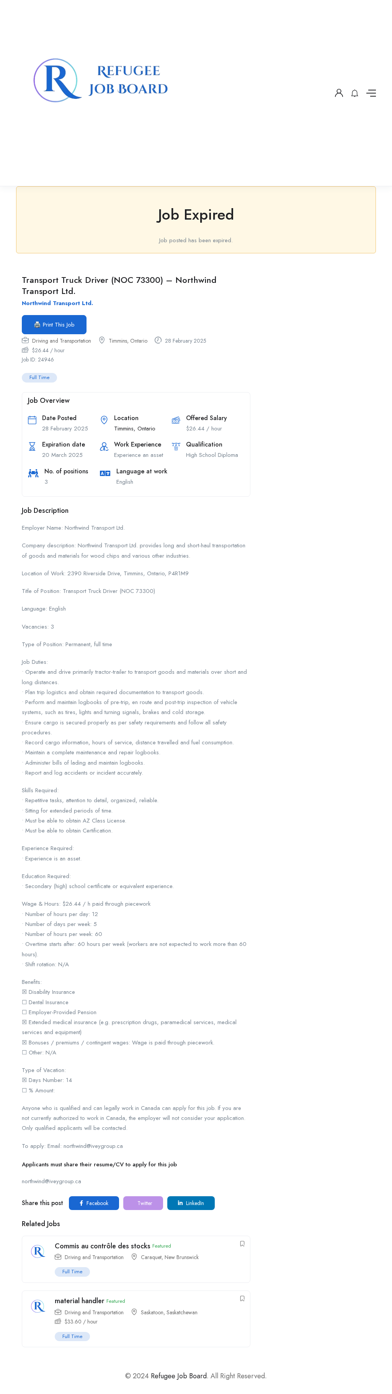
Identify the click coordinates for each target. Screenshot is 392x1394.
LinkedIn (194, 1203)
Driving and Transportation (61, 341)
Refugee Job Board (179, 1376)
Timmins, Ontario (128, 341)
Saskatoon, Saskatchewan (169, 1312)
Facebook (96, 1203)
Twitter (144, 1203)
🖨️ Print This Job (54, 324)
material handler (80, 1301)
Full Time (39, 377)
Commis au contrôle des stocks (102, 1246)
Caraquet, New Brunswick (170, 1257)
